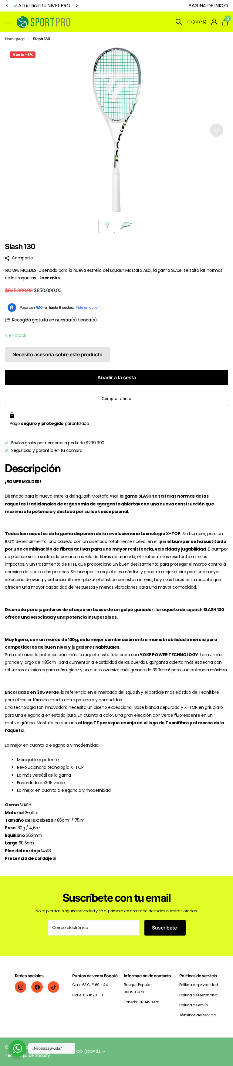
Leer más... (51, 278)
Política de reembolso (198, 995)
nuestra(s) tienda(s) (76, 320)
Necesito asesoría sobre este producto (57, 354)
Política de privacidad (198, 984)
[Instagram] (20, 987)
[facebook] (37, 987)
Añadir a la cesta (116, 377)
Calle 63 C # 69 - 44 (90, 984)
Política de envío (193, 1005)
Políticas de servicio (198, 975)
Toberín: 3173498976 (142, 1002)
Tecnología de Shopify (27, 1055)
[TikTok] (53, 987)
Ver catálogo (8, 22)
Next (77, 6)
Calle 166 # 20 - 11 (87, 995)
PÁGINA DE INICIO (208, 5)
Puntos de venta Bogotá (95, 975)
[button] (6, 6)
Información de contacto (147, 975)
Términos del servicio (197, 1015)
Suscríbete (165, 928)
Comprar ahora (116, 398)
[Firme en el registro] (214, 22)
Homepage (15, 38)
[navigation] (107, 226)
